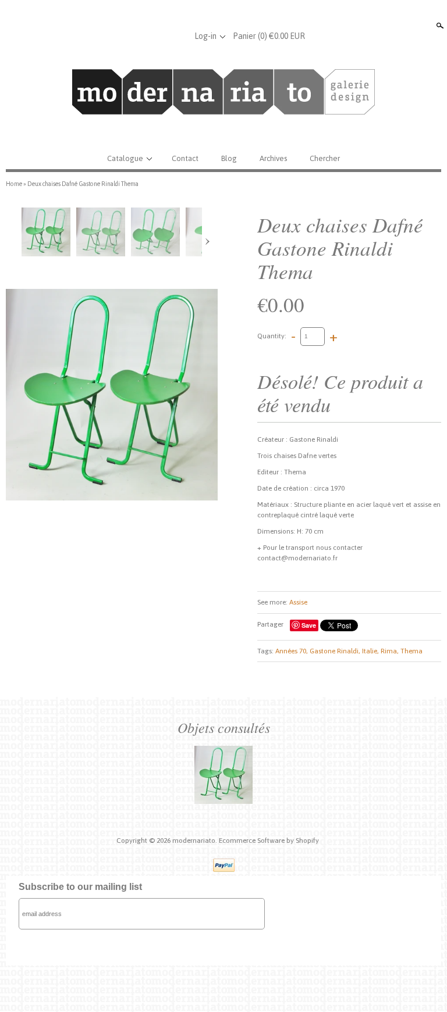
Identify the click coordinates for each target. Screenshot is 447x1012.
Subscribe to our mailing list (80, 887)
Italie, (370, 651)
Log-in (205, 36)
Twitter (158, 36)
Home (14, 183)
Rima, (390, 651)
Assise (298, 602)
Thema (411, 651)
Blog (229, 158)
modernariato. (195, 840)
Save (308, 625)
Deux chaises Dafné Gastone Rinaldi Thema (83, 183)
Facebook (139, 36)
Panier (269, 36)
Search (439, 25)
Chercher (325, 158)
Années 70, (291, 651)
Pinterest (177, 36)
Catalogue (125, 158)
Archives (273, 158)
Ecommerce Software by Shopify (269, 840)
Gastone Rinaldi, (335, 651)
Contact (185, 158)
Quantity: (271, 336)
